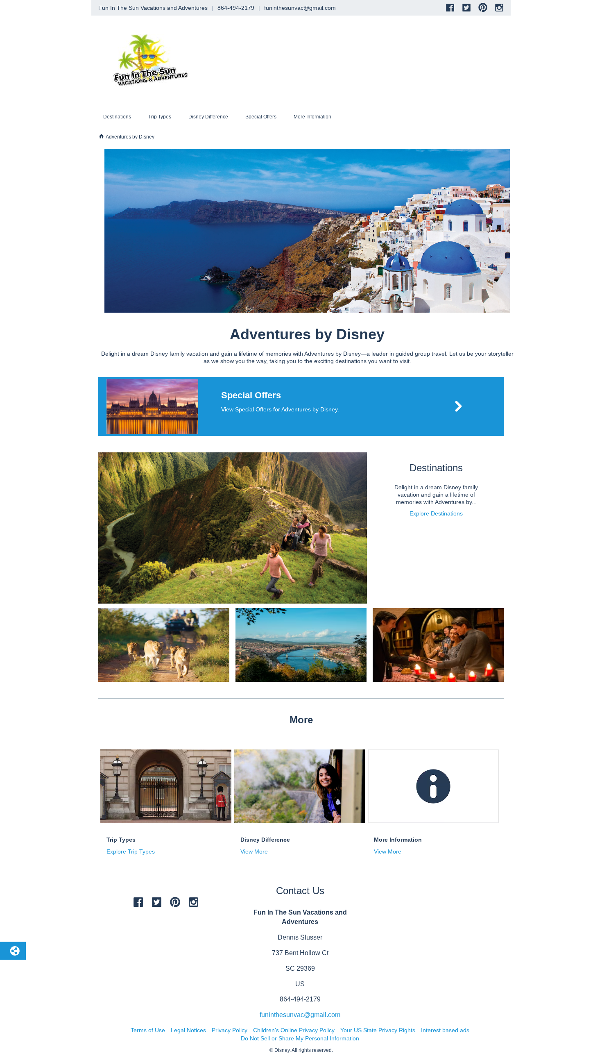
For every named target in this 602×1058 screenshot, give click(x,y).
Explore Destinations (436, 513)
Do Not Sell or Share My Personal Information (300, 1038)
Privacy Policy (229, 1030)
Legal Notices (188, 1030)
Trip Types (159, 117)
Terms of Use (148, 1030)
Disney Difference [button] (265, 839)
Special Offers (260, 117)
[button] (301, 406)
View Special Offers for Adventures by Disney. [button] (280, 409)
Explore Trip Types (130, 851)
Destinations (117, 117)
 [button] (101, 136)
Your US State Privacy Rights (377, 1030)
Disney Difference (208, 117)
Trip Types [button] (121, 839)
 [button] (458, 406)
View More (254, 851)
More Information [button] (398, 839)
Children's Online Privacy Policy (294, 1030)
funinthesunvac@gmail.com (300, 1014)
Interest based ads (445, 1030)
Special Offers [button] (251, 395)
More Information (312, 117)
